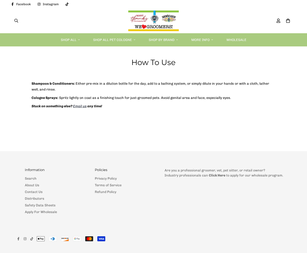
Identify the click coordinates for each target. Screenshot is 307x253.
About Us (32, 185)
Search (31, 178)
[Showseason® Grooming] (153, 20)
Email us (80, 106)
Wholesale (236, 40)
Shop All (68, 40)
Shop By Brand (162, 40)
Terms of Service (108, 185)
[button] (287, 21)
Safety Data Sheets (40, 205)
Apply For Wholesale (41, 212)
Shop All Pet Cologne (112, 40)
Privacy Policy (106, 178)
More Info (200, 40)
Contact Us (34, 192)
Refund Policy (105, 192)
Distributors (34, 199)
